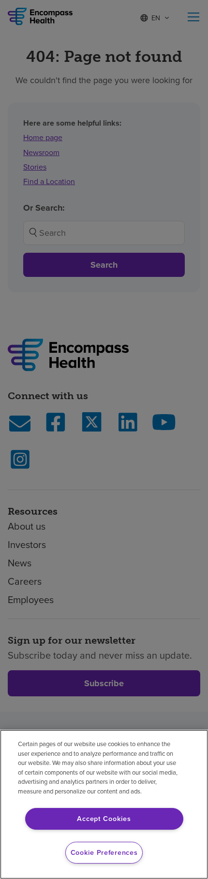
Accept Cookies (104, 818)
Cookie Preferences (104, 852)
